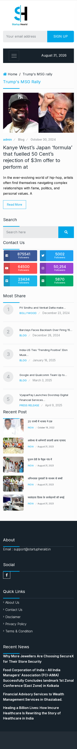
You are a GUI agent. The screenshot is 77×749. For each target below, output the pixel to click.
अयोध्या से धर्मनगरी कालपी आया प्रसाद (47, 440)
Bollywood (28, 313)
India (31, 427)
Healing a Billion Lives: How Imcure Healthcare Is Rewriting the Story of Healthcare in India (32, 713)
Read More (14, 204)
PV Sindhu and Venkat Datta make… (43, 307)
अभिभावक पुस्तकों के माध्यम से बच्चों (45, 478)
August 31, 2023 (46, 446)
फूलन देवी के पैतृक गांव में (40, 459)
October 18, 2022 (46, 427)
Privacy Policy (15, 624)
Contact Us (13, 610)
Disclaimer (13, 617)
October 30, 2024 (43, 139)
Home (12, 74)
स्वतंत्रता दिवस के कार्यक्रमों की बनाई (46, 497)
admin (7, 139)
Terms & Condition (19, 631)
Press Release (29, 405)
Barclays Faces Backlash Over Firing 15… (46, 330)
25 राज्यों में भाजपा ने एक (40, 421)
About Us (12, 602)
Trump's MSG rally (37, 74)
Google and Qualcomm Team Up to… (43, 375)
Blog (21, 139)
